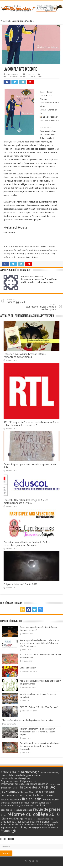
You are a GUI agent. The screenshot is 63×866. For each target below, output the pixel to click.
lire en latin (31, 799)
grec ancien (6, 788)
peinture (15, 802)
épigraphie (36, 828)
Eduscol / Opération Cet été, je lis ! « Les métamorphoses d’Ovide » (26, 501)
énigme (26, 827)
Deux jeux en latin (28, 668)
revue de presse (46, 809)
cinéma (4, 775)
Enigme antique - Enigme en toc (18, 781)
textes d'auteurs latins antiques (15, 824)
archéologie (30, 772)
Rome (3, 815)
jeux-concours (12, 791)
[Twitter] (34, 609)
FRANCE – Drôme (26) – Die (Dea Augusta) (39, 707)
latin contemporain (9, 795)
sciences (31, 819)
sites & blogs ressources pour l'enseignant (25, 821)
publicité (40, 805)
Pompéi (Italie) (38, 802)
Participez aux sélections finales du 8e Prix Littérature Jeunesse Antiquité (27, 544)
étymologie (8, 831)
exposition (43, 784)
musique (47, 799)
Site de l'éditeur (50, 117)
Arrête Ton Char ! (13, 74)
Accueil (6, 21)
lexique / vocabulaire (11, 799)
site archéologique (45, 819)
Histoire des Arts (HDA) (36, 787)
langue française (45, 791)
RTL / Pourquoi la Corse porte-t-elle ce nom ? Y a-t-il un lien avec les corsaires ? (31, 424)
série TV (55, 822)
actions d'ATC (10, 772)
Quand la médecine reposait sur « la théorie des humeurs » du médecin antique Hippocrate (40, 746)
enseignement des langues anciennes (19, 784)
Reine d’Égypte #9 (16, 301)
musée (55, 799)
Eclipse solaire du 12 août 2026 (20, 584)
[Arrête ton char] (31, 7)
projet (48, 803)
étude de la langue (50, 828)
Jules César (29, 792)
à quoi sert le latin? (10, 827)
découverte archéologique (15, 778)
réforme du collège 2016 (33, 814)
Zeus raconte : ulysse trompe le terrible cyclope (41, 307)
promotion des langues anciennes (17, 805)
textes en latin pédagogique (43, 825)
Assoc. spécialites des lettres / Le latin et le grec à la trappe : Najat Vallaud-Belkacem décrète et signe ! (39, 643)
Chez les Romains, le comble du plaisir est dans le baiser (28, 720)
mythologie (5, 803)
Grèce (14, 788)
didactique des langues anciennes (25, 775)
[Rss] (22, 609)
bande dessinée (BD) (50, 773)
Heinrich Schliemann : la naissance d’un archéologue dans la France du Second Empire (38, 732)
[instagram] (40, 609)
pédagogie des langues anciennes (16, 810)
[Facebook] (28, 609)
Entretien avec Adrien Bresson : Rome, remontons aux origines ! (25, 355)
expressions (54, 784)
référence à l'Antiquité (14, 818)
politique (25, 803)
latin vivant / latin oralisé (36, 795)
